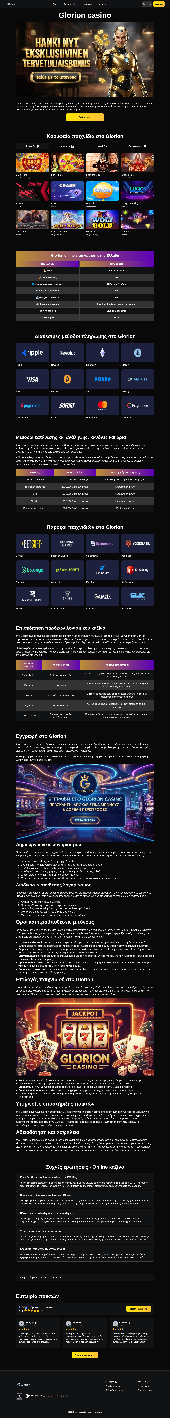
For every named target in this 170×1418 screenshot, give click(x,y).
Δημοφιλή (30, 146)
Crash (100, 146)
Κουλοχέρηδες (135, 146)
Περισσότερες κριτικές (85, 1355)
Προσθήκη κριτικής (138, 1309)
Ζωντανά (65, 146)
